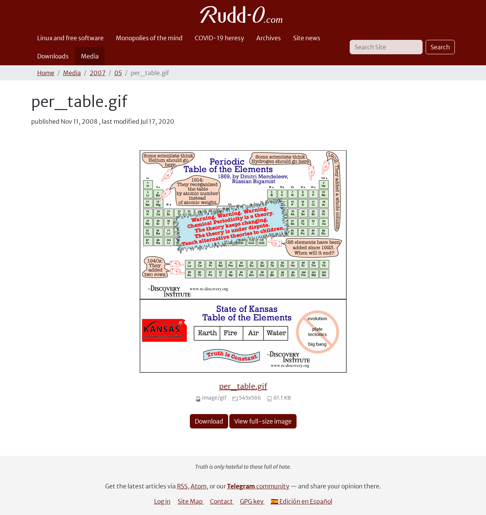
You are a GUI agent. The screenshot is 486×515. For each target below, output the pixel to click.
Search (440, 47)
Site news (306, 38)
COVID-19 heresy (219, 38)
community (258, 486)
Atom (199, 486)
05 (118, 73)
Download (209, 421)
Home (45, 73)
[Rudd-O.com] (243, 14)
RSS (182, 486)
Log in (162, 501)
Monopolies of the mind (149, 38)
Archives (268, 38)
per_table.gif (243, 386)
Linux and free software (70, 38)
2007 (98, 73)
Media (90, 56)
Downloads (53, 56)
